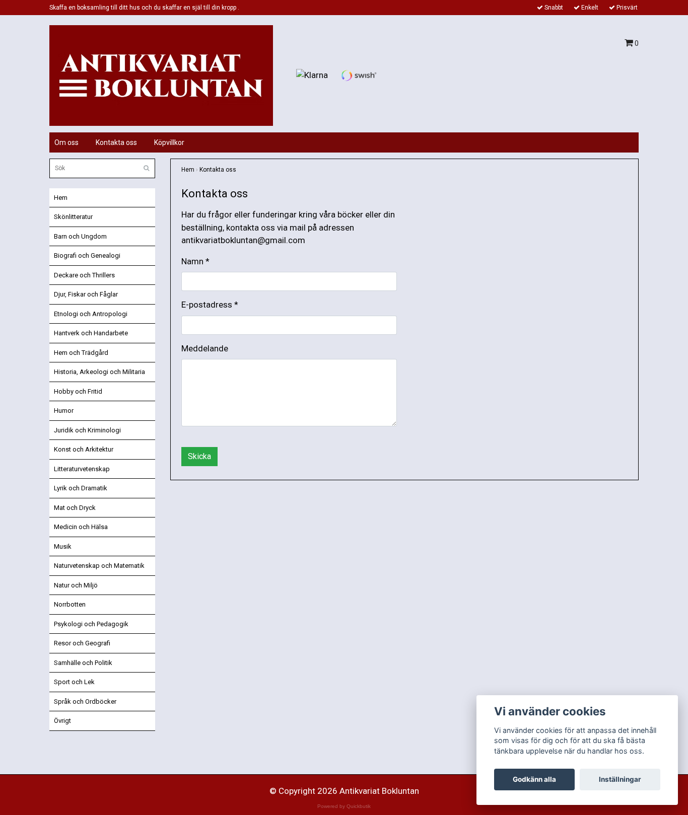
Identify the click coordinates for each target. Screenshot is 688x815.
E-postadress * (209, 305)
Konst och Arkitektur (83, 449)
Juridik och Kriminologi (87, 430)
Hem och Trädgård (81, 352)
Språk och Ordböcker (85, 701)
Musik (63, 546)
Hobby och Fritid (78, 391)
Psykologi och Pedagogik (91, 624)
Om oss (66, 142)
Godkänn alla (534, 779)
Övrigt (62, 720)
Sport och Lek (74, 682)
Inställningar (620, 779)
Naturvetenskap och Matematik (99, 565)
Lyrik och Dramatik (80, 488)
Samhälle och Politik (83, 662)
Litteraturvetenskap (82, 469)
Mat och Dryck (75, 507)
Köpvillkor (169, 142)
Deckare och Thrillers (84, 275)
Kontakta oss (116, 142)
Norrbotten (70, 604)
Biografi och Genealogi (87, 255)
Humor (64, 410)
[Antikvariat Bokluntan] (161, 74)
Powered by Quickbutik (344, 806)
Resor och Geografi (82, 643)
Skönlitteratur (73, 216)
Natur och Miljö (76, 585)
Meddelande (204, 348)
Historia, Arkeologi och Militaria (99, 372)
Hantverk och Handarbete (91, 333)
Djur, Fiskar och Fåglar (86, 294)
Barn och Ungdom (80, 236)
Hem (60, 197)
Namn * (195, 261)
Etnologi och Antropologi (90, 314)
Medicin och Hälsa (81, 527)
